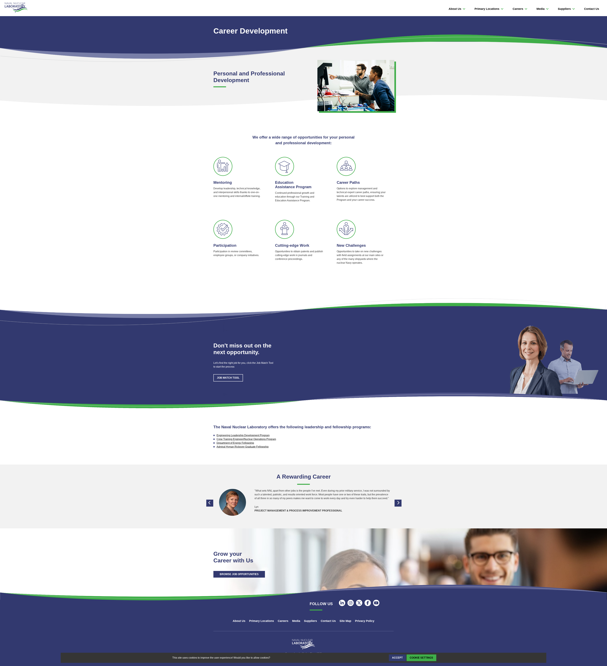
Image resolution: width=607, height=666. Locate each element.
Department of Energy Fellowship (235, 443)
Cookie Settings (421, 657)
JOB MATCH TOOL (228, 377)
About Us (455, 8)
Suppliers (564, 8)
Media (540, 8)
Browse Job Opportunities (239, 574)
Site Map (345, 621)
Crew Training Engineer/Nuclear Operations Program (246, 439)
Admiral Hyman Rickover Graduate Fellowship (243, 446)
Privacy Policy (364, 621)
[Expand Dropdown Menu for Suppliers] (464, 9)
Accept (397, 657)
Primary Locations (487, 8)
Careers (518, 8)
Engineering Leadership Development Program (243, 435)
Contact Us (591, 8)
